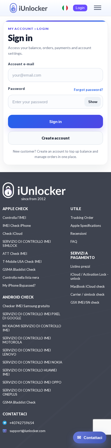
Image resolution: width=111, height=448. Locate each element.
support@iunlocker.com (27, 431)
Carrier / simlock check (87, 294)
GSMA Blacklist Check (19, 269)
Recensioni (78, 233)
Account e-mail (21, 64)
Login (80, 8)
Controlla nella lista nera (21, 277)
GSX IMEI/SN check (84, 302)
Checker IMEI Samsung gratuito (26, 306)
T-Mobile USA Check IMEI (22, 261)
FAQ (73, 241)
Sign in (55, 121)
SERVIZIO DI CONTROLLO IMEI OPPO (32, 382)
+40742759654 (22, 423)
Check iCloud (12, 233)
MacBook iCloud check (87, 286)
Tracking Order (81, 218)
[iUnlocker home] (28, 8)
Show (92, 102)
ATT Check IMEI (15, 253)
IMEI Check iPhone (17, 225)
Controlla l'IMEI (14, 218)
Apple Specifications (85, 225)
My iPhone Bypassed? (19, 285)
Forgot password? (88, 90)
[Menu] (97, 8)
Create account (56, 138)
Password (16, 89)
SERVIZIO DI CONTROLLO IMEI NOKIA (32, 362)
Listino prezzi (80, 266)
